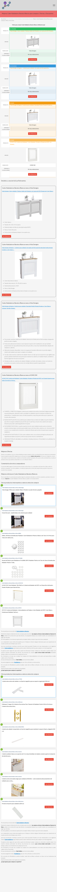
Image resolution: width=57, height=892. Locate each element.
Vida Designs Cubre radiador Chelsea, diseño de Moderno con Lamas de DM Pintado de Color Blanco (27, 191)
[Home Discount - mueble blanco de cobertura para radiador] (17, 522)
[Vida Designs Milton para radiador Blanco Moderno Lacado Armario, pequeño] (17, 499)
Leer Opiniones (48, 493)
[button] (54, 5)
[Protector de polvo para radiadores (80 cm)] (17, 812)
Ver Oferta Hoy (32, 59)
